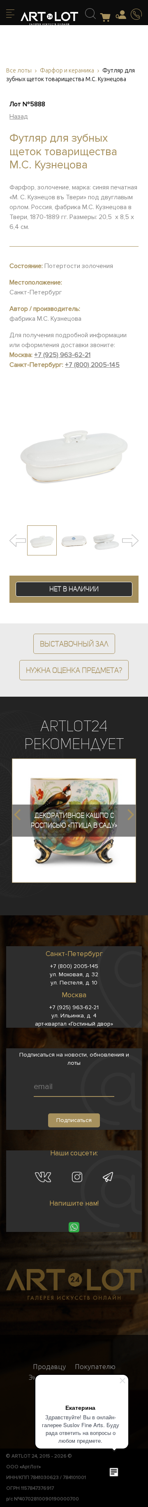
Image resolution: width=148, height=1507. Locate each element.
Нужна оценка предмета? (74, 670)
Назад (18, 116)
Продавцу (49, 1366)
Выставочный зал (74, 643)
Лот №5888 (27, 104)
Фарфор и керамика (67, 70)
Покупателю (95, 1366)
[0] (107, 18)
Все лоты (19, 70)
